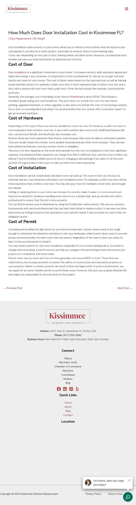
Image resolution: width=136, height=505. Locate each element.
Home (68, 402)
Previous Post (13, 288)
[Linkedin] (65, 389)
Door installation (17, 72)
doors (63, 80)
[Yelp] (77, 389)
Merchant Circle (68, 362)
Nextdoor (68, 370)
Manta (68, 358)
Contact (68, 415)
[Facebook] (59, 389)
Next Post (125, 288)
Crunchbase (68, 374)
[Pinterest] (71, 389)
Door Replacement (20, 38)
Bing (68, 383)
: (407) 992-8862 (68, 335)
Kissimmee (77, 96)
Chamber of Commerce (68, 366)
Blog (68, 411)
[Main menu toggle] (126, 8)
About (68, 407)
